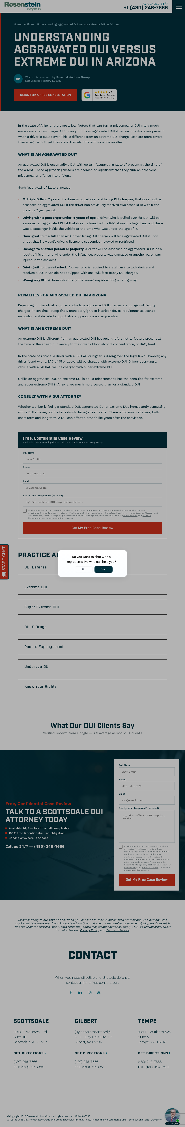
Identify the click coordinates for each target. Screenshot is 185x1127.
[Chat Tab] (92, 563)
